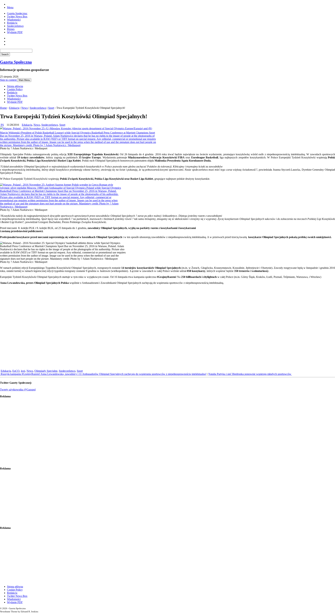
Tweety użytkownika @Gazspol (18, 389)
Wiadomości (14, 19)
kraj (23, 370)
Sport (51, 107)
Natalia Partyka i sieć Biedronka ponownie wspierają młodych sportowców (250, 374)
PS (2, 124)
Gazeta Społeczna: (17, 13)
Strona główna (15, 86)
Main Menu (24, 80)
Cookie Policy (15, 89)
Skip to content (8, 79)
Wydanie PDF (15, 32)
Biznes (10, 29)
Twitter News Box (17, 16)
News (24, 107)
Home (3, 107)
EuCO (16, 370)
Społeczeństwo (15, 25)
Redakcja (12, 22)
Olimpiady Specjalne (45, 370)
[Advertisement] (104, 432)
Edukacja (14, 107)
